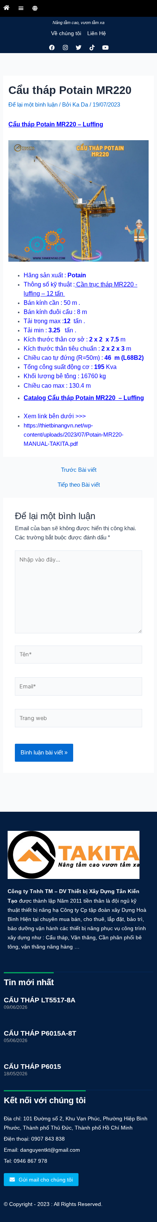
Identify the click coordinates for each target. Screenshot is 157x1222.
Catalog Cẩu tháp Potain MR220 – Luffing (84, 398)
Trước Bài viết (78, 470)
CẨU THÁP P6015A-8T (40, 1033)
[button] (21, 8)
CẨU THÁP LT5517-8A (39, 1000)
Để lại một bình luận (33, 105)
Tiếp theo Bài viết (79, 485)
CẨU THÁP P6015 (32, 1066)
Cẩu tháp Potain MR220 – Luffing (55, 124)
